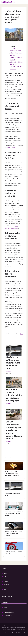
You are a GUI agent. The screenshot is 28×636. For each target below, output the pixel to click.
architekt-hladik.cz (11, 147)
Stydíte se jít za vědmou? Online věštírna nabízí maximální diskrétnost (12, 473)
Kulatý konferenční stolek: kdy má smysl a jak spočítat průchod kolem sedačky (14, 430)
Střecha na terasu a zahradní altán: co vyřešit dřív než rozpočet (14, 395)
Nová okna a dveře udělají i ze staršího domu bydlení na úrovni (14, 513)
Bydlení (21, 333)
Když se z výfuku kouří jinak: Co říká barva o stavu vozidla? (13, 533)
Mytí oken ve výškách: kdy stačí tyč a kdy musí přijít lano (13, 363)
